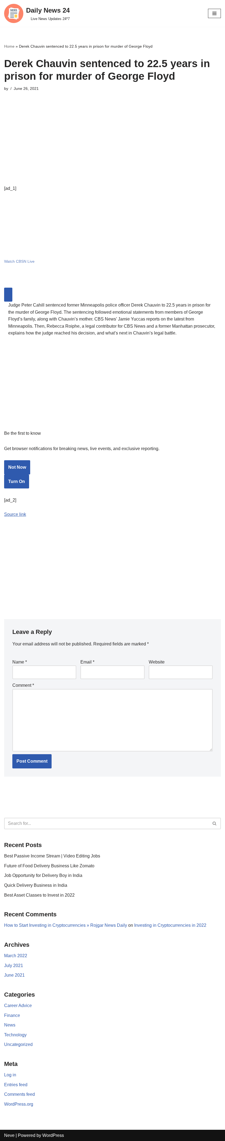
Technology (15, 1035)
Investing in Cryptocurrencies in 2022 (170, 925)
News (9, 1025)
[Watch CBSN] (45, 246)
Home (9, 46)
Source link (15, 514)
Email (87, 662)
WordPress (53, 1135)
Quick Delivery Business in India (35, 885)
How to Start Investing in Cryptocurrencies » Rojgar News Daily (65, 925)
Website (157, 662)
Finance (12, 1015)
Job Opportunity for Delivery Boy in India (43, 875)
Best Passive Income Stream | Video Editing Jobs (52, 856)
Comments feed (19, 1094)
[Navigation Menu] (214, 13)
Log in (10, 1075)
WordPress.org (18, 1104)
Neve (9, 1135)
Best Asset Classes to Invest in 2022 (39, 895)
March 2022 (15, 955)
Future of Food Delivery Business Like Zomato (49, 865)
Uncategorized (18, 1044)
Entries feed (15, 1084)
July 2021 (13, 965)
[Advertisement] (112, 146)
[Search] (215, 823)
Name (19, 662)
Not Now (17, 467)
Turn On (16, 481)
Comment (23, 685)
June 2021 (14, 975)
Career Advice (18, 1005)
